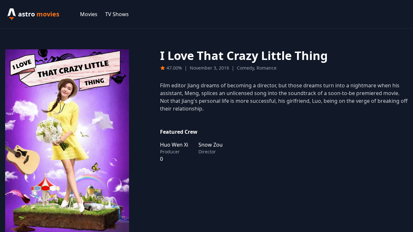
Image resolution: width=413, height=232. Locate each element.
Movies (88, 14)
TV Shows (117, 14)
